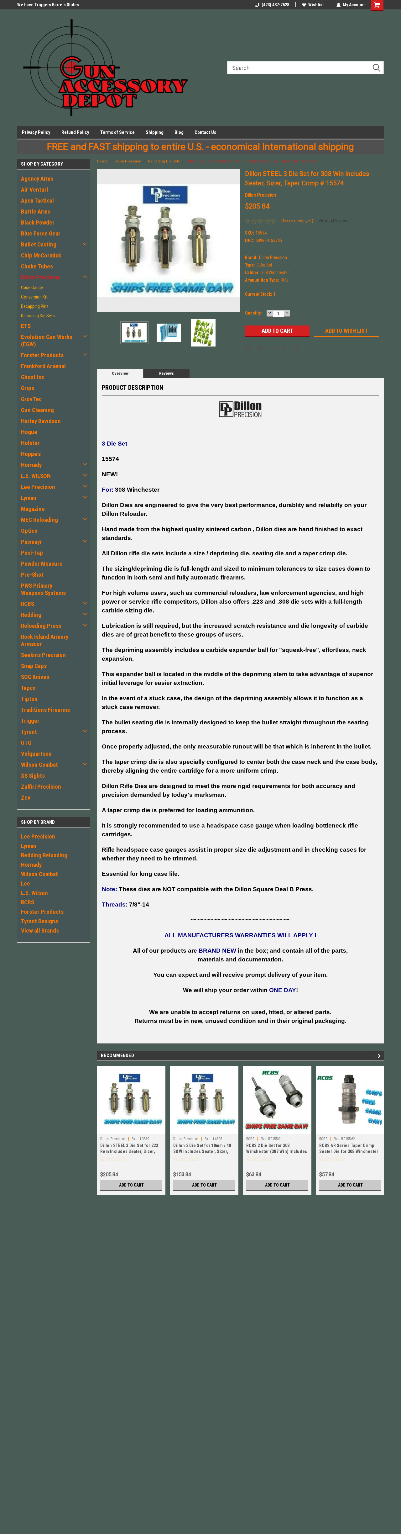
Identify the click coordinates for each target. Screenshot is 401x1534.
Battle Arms (35, 211)
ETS (26, 326)
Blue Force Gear (40, 233)
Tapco (28, 687)
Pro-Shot (32, 574)
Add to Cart (131, 1185)
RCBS (27, 603)
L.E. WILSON (36, 475)
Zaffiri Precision (41, 786)
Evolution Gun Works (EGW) (46, 340)
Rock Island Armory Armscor (44, 640)
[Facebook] (248, 347)
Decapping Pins (35, 306)
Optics (29, 530)
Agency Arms (37, 178)
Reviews (166, 373)
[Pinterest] (296, 347)
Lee (25, 883)
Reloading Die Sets (38, 316)
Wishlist (316, 4)
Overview (120, 373)
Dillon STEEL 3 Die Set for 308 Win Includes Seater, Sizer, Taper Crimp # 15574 (251, 161)
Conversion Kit (34, 297)
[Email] (260, 347)
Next (234, 240)
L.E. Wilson (34, 893)
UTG (26, 742)
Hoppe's (31, 454)
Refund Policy (75, 132)
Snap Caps (34, 665)
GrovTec (31, 399)
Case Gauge (32, 287)
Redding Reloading (44, 855)
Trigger (30, 720)
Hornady (31, 464)
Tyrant (29, 731)
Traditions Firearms (45, 709)
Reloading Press (41, 625)
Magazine (33, 508)
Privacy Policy (36, 132)
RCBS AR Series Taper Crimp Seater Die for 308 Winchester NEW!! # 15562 (348, 1151)
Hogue (29, 432)
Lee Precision (38, 486)
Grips (27, 388)
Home (102, 161)
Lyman (28, 497)
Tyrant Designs (39, 921)
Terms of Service (117, 132)
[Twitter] (284, 347)
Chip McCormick (41, 255)
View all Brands (40, 930)
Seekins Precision (43, 655)
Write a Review (332, 220)
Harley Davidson (41, 421)
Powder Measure (42, 563)
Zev (25, 797)
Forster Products (42, 355)
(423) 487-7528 (275, 4)
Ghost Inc (32, 377)
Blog (179, 132)
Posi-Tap (32, 552)
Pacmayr (31, 541)
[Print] (272, 347)
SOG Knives (35, 676)
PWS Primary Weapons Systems (43, 589)
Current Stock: (260, 294)
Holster (30, 443)
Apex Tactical (37, 200)
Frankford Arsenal (43, 366)
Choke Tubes (37, 266)
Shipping (155, 132)
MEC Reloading (39, 519)
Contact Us (205, 132)
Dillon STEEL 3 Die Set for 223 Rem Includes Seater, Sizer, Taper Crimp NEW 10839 (129, 1151)
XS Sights (33, 775)
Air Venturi (34, 189)
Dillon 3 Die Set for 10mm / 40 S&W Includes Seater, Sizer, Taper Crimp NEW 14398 (202, 1151)
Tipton (29, 698)
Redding (31, 614)
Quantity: (253, 312)
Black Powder (38, 222)
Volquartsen (36, 753)
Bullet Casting (38, 244)
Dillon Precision (40, 277)
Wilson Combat (39, 764)
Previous (103, 240)
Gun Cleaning (37, 410)
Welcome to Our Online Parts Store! (51, 4)
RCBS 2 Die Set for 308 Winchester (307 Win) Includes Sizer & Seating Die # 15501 (276, 1151)
